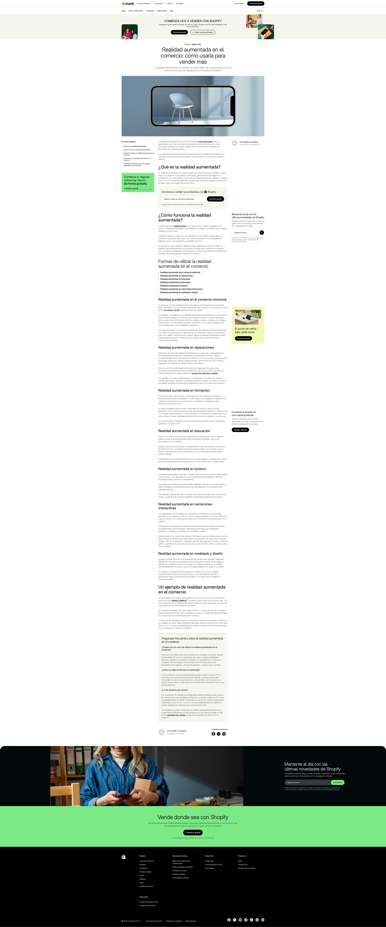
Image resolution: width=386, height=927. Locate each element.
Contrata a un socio (179, 871)
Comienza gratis (255, 4)
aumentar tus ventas (176, 715)
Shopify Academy (179, 874)
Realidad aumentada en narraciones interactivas (181, 289)
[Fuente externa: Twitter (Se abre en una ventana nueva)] (234, 919)
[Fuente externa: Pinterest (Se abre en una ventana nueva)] (262, 919)
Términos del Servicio (154, 921)
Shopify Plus (243, 865)
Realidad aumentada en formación (175, 279)
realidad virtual (179, 226)
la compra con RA (172, 310)
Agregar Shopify (240, 430)
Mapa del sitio (191, 921)
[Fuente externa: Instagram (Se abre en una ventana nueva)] (245, 919)
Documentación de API (213, 865)
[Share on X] (218, 734)
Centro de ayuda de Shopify (182, 867)
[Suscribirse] (262, 232)
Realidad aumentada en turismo (174, 285)
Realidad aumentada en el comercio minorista (180, 272)
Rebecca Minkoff (179, 600)
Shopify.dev (209, 861)
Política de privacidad (174, 921)
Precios (170, 4)
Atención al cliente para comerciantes (181, 862)
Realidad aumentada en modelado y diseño (179, 292)
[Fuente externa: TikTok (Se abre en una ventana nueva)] (251, 919)
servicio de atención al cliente (205, 373)
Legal (141, 883)
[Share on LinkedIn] (224, 734)
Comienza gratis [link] (215, 199)
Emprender (150, 11)
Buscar (259, 11)
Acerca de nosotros (146, 861)
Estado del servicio (146, 886)
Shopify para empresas (246, 868)
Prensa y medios (145, 872)
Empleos (142, 865)
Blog (123, 11)
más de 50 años (205, 142)
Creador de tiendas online (148, 902)
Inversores (143, 868)
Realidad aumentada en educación (175, 282)
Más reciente (162, 11)
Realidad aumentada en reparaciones (176, 276)
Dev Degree (209, 868)
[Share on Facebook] (213, 734)
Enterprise (179, 4)
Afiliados (142, 879)
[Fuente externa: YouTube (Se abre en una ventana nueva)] (240, 919)
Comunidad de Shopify (180, 878)
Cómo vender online (135, 11)
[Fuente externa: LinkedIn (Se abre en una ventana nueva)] (257, 919)
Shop (240, 861)
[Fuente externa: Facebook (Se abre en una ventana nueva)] (229, 919)
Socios (141, 875)
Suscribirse (337, 782)
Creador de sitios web (147, 906)
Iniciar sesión (239, 4)
